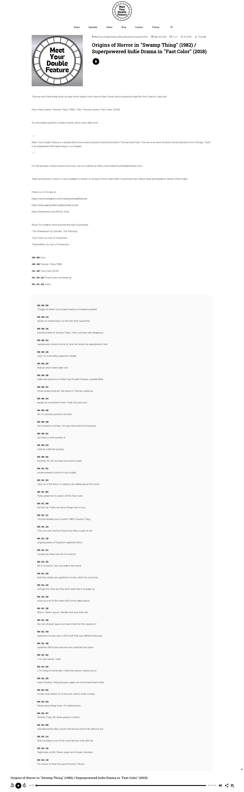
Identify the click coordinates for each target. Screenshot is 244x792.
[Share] (226, 785)
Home (77, 27)
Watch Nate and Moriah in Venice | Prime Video (163, 178)
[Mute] (220, 785)
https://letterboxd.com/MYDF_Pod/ (50, 211)
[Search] (169, 27)
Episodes (93, 27)
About (109, 27)
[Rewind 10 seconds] (12, 785)
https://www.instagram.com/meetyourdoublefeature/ (60, 198)
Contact (139, 27)
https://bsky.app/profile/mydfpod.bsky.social (55, 205)
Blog (123, 27)
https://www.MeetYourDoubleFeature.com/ (120, 165)
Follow (155, 27)
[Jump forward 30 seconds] (24, 785)
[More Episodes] (232, 785)
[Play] (18, 785)
